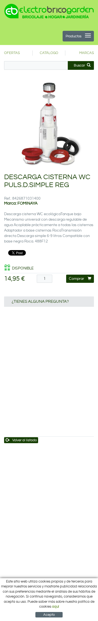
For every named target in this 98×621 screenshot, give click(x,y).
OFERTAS (12, 53)
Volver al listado (24, 440)
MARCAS (86, 53)
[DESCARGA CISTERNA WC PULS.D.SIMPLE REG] (49, 123)
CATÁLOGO (49, 53)
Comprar (76, 279)
